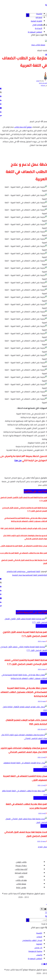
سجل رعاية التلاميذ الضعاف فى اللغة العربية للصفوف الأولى (23, 545)
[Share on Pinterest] (23, 96)
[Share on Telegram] (23, 108)
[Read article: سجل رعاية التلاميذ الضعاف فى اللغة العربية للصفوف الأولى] (23, 764)
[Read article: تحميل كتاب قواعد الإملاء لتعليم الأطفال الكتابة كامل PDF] (23, 708)
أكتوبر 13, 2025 (42, 757)
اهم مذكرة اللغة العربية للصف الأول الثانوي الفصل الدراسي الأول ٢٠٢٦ (25, 634)
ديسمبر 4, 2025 (42, 641)
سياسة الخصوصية (35, 951)
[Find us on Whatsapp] (42, 964)
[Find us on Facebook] (46, 964)
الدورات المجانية (21, 873)
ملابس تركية (21, 887)
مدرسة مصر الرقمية (20, 575)
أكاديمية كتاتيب (21, 869)
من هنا (18, 460)
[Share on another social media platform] (23, 116)
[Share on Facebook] (23, 88)
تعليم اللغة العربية (35, 575)
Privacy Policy (21, 865)
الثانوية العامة (36, 21)
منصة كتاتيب (21, 884)
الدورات (39, 936)
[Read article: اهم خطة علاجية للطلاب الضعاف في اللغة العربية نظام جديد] (23, 792)
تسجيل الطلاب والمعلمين (32, 940)
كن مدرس (38, 947)
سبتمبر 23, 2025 (41, 841)
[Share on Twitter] (23, 92)
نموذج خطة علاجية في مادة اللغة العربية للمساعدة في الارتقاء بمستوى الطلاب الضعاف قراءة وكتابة (25, 519)
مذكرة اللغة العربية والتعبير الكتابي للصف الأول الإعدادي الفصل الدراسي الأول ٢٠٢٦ (25, 662)
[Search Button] (46, 5)
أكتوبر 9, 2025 (42, 813)
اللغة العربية (35, 571)
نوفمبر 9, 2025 (42, 701)
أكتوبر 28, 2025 (42, 729)
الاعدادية (38, 28)
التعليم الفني (37, 24)
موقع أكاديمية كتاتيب (23, 127)
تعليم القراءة (16, 571)
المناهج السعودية (35, 32)
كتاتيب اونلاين (21, 862)
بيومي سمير (26, 571)
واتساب (39, 955)
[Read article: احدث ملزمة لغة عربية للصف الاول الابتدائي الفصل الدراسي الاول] (23, 820)
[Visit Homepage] (39, 45)
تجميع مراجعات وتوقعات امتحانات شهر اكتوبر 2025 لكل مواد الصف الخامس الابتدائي (25, 537)
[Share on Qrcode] (23, 104)
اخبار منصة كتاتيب (40, 770)
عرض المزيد (42, 846)
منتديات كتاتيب (21, 880)
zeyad (37, 81)
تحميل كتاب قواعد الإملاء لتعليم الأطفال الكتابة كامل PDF (24, 528)
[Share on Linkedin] (23, 100)
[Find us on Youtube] (44, 964)
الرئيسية (39, 14)
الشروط (39, 944)
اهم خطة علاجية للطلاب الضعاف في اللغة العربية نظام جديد (23, 553)
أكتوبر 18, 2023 (43, 83)
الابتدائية (39, 17)
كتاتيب (21, 876)
